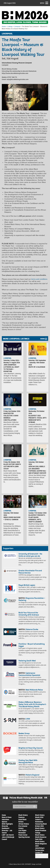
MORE (42, 339)
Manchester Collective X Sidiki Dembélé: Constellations (11, 416)
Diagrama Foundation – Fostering (32, 599)
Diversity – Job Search (7, 831)
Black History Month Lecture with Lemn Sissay (12, 466)
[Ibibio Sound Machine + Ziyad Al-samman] (12, 501)
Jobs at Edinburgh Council (8, 838)
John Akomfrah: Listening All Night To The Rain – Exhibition (11, 368)
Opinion (4, 821)
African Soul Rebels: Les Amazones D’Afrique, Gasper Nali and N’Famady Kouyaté (37, 469)
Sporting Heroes (24, 837)
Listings (9, 26)
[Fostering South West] (10, 663)
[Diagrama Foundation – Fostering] (10, 600)
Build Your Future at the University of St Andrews (29, 613)
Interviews (5, 819)
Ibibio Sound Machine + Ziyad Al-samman (12, 518)
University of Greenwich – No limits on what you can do (30, 555)
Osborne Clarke (31, 629)
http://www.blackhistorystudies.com (15, 73)
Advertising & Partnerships (39, 849)
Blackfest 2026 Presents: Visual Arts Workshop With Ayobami (37, 418)
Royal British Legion (27, 585)
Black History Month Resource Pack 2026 (40, 837)
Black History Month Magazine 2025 (41, 843)
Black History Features (23, 816)
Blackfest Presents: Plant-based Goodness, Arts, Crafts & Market (37, 518)
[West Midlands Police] (10, 692)
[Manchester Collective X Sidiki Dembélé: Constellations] (12, 399)
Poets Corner (22, 835)
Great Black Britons (22, 820)
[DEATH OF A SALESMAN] (37, 349)
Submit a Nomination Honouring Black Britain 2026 (41, 822)
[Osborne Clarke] (10, 631)
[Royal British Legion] (10, 588)
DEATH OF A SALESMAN (37, 367)
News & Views (6, 817)
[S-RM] (10, 720)
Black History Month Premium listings (40, 830)
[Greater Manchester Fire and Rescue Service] (10, 570)
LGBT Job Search (8, 835)
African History (23, 824)
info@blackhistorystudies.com (17, 79)
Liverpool (17, 26)
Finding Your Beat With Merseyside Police (28, 761)
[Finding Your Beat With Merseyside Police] (10, 762)
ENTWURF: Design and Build (33, 864)
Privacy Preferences (41, 856)
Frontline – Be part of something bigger (32, 645)
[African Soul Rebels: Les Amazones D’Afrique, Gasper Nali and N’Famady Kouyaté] (37, 450)
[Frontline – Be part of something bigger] (10, 645)
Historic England (32, 775)
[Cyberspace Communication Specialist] (10, 674)
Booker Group (24, 733)
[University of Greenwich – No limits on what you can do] (10, 555)
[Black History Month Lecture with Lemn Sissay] (12, 450)
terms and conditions (39, 279)
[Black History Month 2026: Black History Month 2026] (25, 17)
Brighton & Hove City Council (31, 748)
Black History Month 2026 (39, 816)
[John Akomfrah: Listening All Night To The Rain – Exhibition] (12, 349)
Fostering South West (27, 660)
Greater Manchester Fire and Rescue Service (30, 571)
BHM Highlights (7, 824)
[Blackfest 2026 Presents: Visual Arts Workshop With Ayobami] (37, 399)
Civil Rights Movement (22, 831)
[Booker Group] (10, 733)
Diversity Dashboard (5, 827)
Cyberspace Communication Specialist (29, 674)
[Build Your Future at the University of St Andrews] (10, 614)
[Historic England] (10, 779)
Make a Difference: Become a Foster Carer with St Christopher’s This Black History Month (32, 704)
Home (4, 26)
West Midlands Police (34, 689)
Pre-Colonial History (22, 827)
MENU (42, 3)
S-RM (27, 719)
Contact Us (38, 852)
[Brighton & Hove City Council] (10, 751)
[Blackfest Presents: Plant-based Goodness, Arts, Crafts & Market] (37, 501)
